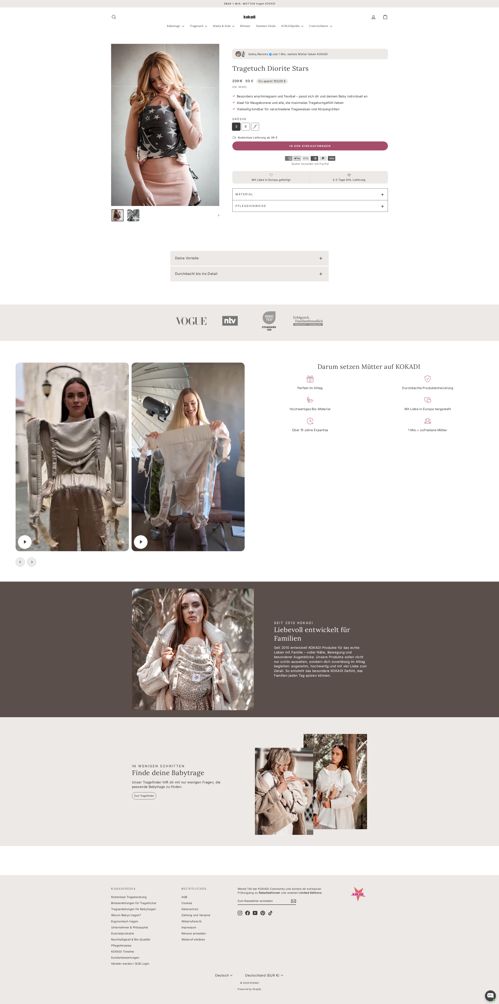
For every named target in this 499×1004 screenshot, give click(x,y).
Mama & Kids (222, 26)
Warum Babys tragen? (126, 915)
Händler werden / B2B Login (130, 963)
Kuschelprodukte (122, 933)
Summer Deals (265, 26)
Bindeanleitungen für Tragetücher (134, 903)
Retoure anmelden (193, 933)
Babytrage (174, 26)
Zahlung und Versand (195, 915)
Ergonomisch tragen (124, 921)
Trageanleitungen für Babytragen (133, 909)
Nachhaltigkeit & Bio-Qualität (130, 939)
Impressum (188, 927)
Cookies (186, 903)
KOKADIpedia (290, 26)
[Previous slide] (20, 562)
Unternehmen (319, 26)
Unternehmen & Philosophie (129, 927)
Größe (239, 119)
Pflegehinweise (250, 206)
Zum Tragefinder (144, 795)
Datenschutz (190, 909)
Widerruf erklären (193, 939)
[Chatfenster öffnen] (490, 995)
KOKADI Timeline (122, 951)
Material (244, 194)
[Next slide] (31, 562)
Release (245, 26)
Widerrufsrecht (191, 921)
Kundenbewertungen (125, 957)
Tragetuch (197, 26)
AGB (184, 897)
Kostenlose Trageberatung (129, 897)
